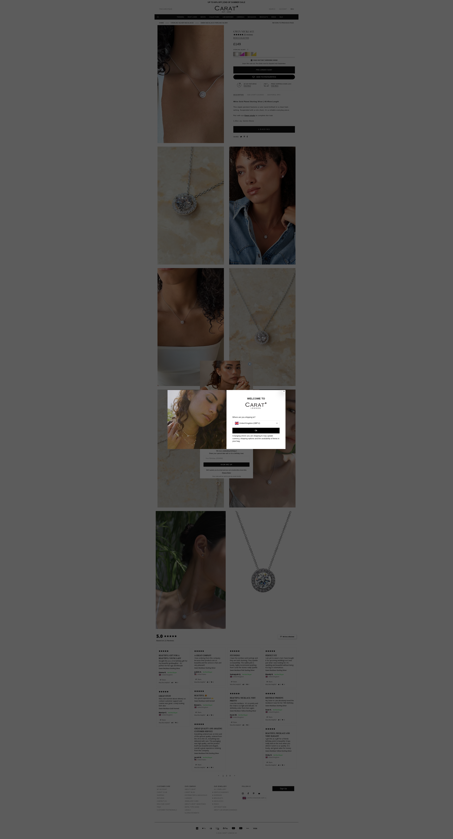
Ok (256, 431)
